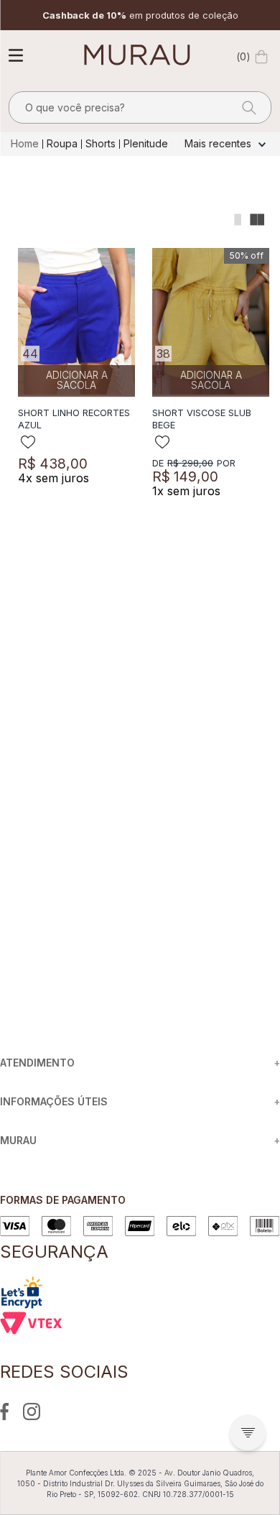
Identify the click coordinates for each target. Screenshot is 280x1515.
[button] (248, 1432)
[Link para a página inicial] (26, 144)
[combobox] (140, 107)
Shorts (100, 143)
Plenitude (145, 143)
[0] (261, 56)
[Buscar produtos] (245, 107)
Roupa (62, 143)
